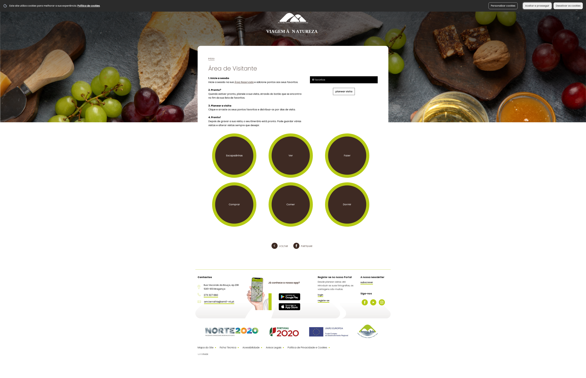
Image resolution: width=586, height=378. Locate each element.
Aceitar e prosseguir (537, 5)
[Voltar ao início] (293, 23)
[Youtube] (373, 302)
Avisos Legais (273, 347)
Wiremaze (203, 354)
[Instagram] (382, 302)
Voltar (283, 246)
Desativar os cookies (568, 5)
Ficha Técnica (228, 347)
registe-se (323, 300)
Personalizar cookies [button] (503, 5)
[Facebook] (364, 302)
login (320, 294)
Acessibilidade (251, 347)
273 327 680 (211, 295)
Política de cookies (88, 5)
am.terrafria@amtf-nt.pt (219, 301)
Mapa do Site (205, 347)
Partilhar (306, 246)
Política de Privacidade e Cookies (307, 347)
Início (211, 58)
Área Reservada (244, 82)
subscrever (366, 282)
